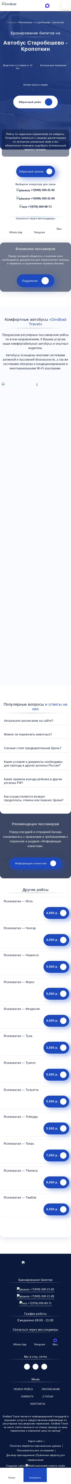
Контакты (37, 1403)
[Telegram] (39, 228)
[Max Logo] (47, 5)
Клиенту (27, 1396)
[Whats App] (16, 228)
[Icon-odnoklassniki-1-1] (44, 1367)
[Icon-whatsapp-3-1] (33, 5)
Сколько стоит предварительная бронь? (32, 748)
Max (59, 228)
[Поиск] (11, 1471)
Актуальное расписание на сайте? (28, 720)
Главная (11, 22)
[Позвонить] (35, 1471)
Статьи (48, 1396)
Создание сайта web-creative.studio (35, 1465)
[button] (35, 721)
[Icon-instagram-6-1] (35, 1367)
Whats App (16, 232)
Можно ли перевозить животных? (28, 734)
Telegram (39, 232)
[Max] (55, 1340)
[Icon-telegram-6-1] (40, 5)
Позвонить (35, 1478)
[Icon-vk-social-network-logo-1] (27, 1367)
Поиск (11, 1478)
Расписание (51, 1389)
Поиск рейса (23, 1389)
